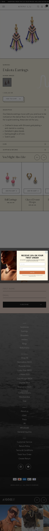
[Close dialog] (46, 252)
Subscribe (32, 272)
